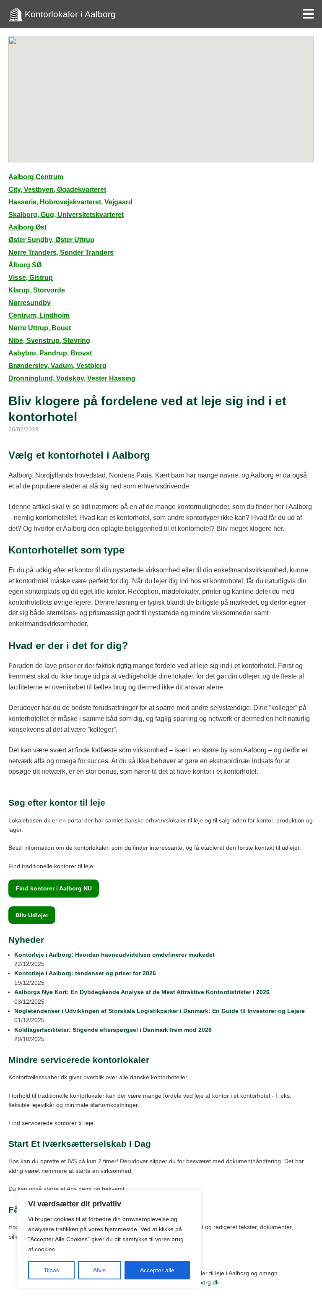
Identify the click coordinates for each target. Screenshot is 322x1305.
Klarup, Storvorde (36, 290)
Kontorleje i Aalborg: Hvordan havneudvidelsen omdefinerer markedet (114, 954)
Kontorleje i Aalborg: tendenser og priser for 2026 (85, 973)
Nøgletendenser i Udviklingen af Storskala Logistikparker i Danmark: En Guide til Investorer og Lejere (159, 1010)
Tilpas (51, 1270)
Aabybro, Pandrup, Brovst (50, 353)
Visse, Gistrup (30, 277)
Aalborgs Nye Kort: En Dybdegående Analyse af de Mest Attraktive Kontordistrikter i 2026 (142, 992)
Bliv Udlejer (32, 915)
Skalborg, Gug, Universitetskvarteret (66, 214)
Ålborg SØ (25, 265)
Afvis (99, 1270)
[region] (109, 1239)
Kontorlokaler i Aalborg (70, 14)
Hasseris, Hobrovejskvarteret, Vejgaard (70, 202)
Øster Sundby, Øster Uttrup (51, 239)
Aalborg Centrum (35, 176)
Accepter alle (157, 1270)
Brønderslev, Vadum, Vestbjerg (57, 365)
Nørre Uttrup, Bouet (39, 327)
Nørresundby (29, 302)
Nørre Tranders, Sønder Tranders (61, 252)
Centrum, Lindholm (39, 315)
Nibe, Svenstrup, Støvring (49, 340)
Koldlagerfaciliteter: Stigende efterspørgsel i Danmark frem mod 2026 (113, 1029)
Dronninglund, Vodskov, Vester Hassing (71, 378)
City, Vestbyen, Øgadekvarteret (57, 189)
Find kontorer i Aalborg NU (54, 888)
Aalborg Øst (27, 227)
